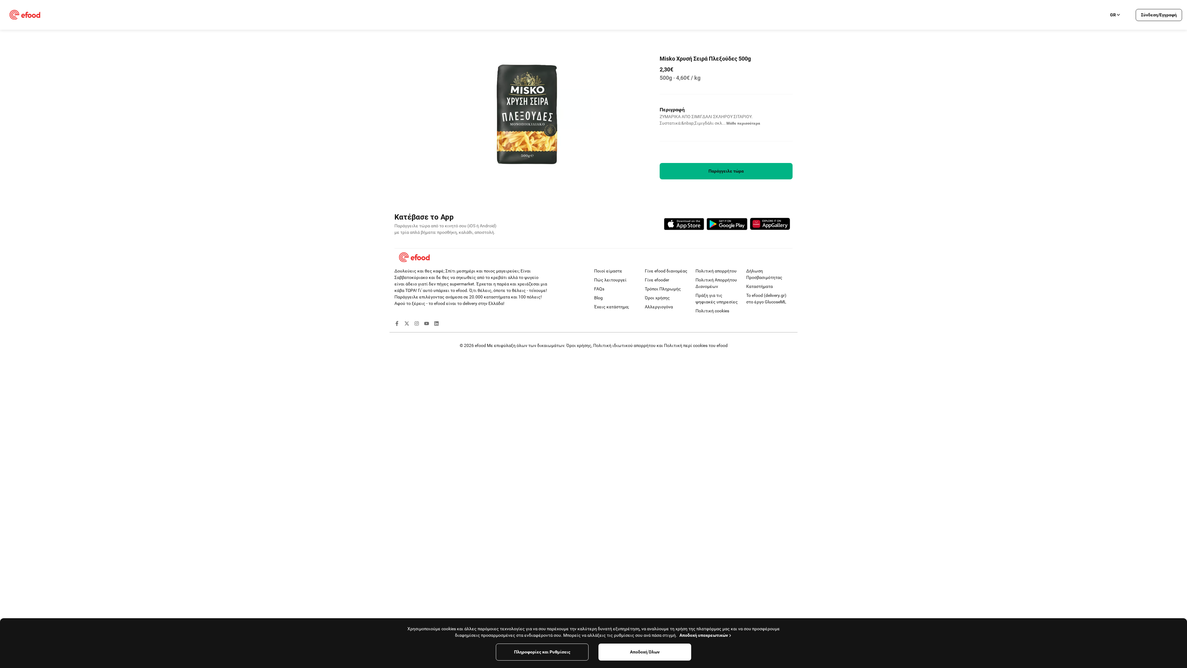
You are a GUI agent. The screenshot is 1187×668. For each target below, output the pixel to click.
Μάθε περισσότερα (743, 123)
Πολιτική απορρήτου (716, 270)
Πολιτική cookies (712, 310)
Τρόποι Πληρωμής (663, 288)
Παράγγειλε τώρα (726, 171)
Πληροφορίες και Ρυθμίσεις (542, 651)
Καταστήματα (759, 286)
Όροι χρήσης (657, 297)
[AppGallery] (770, 225)
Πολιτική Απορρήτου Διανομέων (716, 283)
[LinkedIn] (436, 324)
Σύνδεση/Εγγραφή (1159, 14)
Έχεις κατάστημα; (611, 306)
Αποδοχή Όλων (645, 651)
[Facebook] (396, 324)
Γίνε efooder (657, 279)
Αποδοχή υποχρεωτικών (703, 635)
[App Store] (684, 225)
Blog (598, 297)
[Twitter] (406, 324)
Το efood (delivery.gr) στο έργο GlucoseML (766, 298)
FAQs (599, 288)
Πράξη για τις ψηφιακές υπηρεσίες (717, 298)
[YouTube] (426, 324)
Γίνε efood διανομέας (666, 270)
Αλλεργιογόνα (659, 306)
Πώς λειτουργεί (610, 279)
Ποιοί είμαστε (608, 270)
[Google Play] (727, 225)
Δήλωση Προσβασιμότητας (764, 274)
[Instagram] (416, 324)
